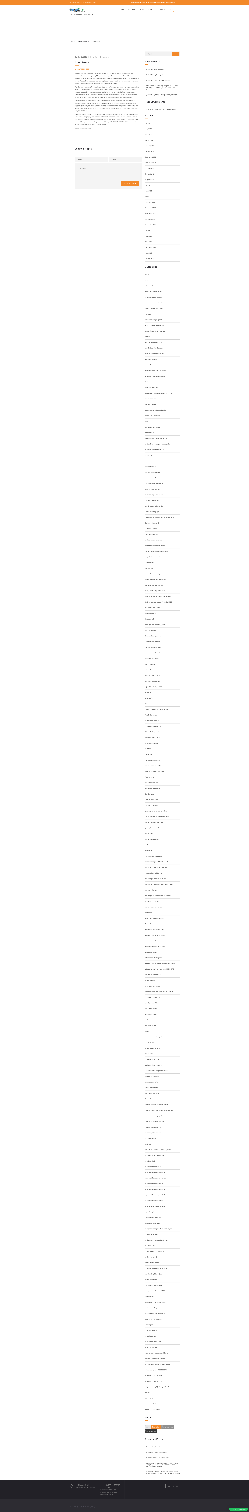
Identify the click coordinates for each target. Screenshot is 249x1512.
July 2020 (148, 230)
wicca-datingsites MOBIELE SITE (156, 1370)
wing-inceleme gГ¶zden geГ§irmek (157, 1387)
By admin (93, 57)
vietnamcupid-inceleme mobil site (156, 1353)
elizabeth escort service (153, 675)
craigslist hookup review (153, 557)
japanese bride (150, 980)
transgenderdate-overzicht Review (157, 1291)
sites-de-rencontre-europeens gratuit (158, 1150)
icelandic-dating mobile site (154, 918)
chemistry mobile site (152, 478)
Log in (148, 1427)
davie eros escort (151, 613)
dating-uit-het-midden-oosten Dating (158, 596)
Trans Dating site (151, 1279)
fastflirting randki (151, 715)
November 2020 (150, 213)
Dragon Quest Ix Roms (152, 641)
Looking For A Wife (151, 1003)
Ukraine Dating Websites (153, 1319)
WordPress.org (151, 1431)
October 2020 (150, 219)
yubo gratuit (149, 1398)
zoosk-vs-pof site (151, 1404)
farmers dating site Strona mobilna (156, 709)
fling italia (148, 754)
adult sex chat (150, 286)
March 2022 (149, 140)
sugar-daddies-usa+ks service (155, 1172)
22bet (147, 280)
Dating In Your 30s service (154, 585)
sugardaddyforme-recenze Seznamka (157, 1212)
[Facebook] (179, 2)
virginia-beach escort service (155, 1358)
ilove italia (148, 924)
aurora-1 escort (150, 365)
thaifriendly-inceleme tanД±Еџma (156, 1240)
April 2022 (148, 134)
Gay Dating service (151, 799)
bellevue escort (150, 399)
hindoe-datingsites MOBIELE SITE (156, 862)
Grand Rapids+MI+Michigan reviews (157, 816)
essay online (149, 698)
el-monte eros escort (152, 658)
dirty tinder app (150, 630)
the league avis (150, 1246)
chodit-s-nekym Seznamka (154, 506)
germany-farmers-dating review (156, 811)
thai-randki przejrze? (152, 1234)
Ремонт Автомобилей (152, 1409)
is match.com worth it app (153, 975)
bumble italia (149, 432)
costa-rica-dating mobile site (155, 545)
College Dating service (152, 523)
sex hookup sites (150, 1138)
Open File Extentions (152, 1059)
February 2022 (150, 146)
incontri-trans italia (151, 941)
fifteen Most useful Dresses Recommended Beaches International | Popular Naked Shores (163, 95)
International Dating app (153, 958)
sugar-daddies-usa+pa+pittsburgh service (159, 1195)
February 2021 (150, 202)
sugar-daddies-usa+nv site (154, 1183)
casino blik (148, 455)
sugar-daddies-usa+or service (155, 1189)
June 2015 (148, 253)
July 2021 (148, 185)
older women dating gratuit (154, 1037)
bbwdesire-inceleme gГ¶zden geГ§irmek (159, 393)
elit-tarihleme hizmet (152, 670)
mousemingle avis (151, 1014)
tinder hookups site (151, 1257)
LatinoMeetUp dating (152, 997)
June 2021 (148, 191)
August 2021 (149, 179)
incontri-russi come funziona (155, 935)
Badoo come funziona (152, 382)
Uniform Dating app (151, 1330)
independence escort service (155, 946)
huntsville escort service (153, 907)
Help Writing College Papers (156, 75)
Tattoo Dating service (152, 1223)
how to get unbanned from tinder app (158, 895)
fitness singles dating (152, 743)
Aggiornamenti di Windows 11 (155, 308)
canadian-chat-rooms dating (154, 449)
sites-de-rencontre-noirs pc (154, 1155)
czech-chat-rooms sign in (153, 574)
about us (131, 9)
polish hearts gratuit (152, 1093)
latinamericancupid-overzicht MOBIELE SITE (160, 991)
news (147, 1031)
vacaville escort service (153, 1342)
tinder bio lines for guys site (154, 1251)
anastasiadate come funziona (155, 331)
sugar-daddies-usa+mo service (155, 1178)
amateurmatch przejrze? (153, 320)
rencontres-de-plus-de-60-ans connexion (159, 1110)
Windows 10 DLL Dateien (153, 1375)
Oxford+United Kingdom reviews (156, 1071)
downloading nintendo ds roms (110, 76)
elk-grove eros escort (152, 681)
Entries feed (156, 1427)
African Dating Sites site (153, 297)
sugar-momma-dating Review (155, 1206)
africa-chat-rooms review (153, 291)
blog (146, 421)
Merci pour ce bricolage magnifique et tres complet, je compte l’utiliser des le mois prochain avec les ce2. (162, 87)
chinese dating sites (152, 500)
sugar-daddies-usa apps (153, 1166)
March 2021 (149, 196)
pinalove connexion (151, 1082)
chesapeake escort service (154, 483)
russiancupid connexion (153, 1133)
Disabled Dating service (153, 636)
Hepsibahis (148, 850)
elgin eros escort (150, 664)
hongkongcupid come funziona (155, 879)
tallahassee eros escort (153, 1217)
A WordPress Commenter (155, 109)
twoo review (149, 1296)
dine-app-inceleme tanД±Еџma (155, 624)
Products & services (146, 9)
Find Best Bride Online (152, 737)
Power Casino (149, 1099)
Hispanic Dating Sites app (153, 873)
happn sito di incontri (152, 839)
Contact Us (173, 1486)
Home (122, 9)
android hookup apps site (153, 342)
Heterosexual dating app (153, 856)
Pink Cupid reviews (151, 1087)
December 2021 (150, 157)
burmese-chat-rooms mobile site (156, 438)
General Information (152, 805)
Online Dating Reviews (152, 1048)
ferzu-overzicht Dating (153, 726)
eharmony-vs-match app (153, 647)
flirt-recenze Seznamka (153, 766)
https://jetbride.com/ (152, 901)
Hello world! (171, 109)
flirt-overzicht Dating (152, 760)
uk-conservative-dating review (155, 1302)
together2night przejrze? (153, 1274)
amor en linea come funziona (154, 325)
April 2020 (148, 242)
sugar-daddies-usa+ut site (154, 1200)
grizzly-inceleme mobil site (154, 822)
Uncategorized (83, 42)
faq (146, 704)
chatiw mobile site (151, 466)
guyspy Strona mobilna (152, 828)
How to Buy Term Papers (155, 69)
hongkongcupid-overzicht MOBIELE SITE (159, 884)
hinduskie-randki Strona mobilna (156, 867)
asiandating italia (151, 359)
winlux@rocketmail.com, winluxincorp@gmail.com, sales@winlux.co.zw (152, 2)
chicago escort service (152, 489)
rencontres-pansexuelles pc (154, 1121)
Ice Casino (148, 912)
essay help (148, 692)
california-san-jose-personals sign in (157, 444)
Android (147, 337)
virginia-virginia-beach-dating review (157, 1364)
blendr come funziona (152, 416)
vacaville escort (150, 1336)
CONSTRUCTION (151, 528)
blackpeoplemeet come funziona (156, 410)
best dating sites (150, 404)
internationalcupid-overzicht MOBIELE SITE (160, 963)
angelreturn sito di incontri (154, 348)
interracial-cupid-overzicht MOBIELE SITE (159, 969)
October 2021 (150, 168)
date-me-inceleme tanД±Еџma (155, 579)
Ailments (148, 314)
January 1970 (149, 259)
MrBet (147, 1020)
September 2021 (150, 174)
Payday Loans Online (152, 1076)
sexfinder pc (149, 1144)
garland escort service (152, 788)
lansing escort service (152, 986)
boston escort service (152, 427)
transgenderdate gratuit (153, 1285)
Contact (161, 9)
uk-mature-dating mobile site (155, 1313)
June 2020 (148, 236)
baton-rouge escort (151, 387)
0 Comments (104, 57)
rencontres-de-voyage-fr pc (154, 1116)
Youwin (147, 1392)
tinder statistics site (152, 1262)
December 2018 (150, 247)
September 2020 (150, 225)
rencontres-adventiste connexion (156, 1104)
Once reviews (149, 1042)
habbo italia (149, 833)
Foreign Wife (149, 777)
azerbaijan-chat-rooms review (155, 376)
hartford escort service (153, 845)
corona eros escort (151, 534)
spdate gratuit (150, 1161)
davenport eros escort (152, 608)
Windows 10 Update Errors (154, 1381)
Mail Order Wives (151, 1008)
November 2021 (150, 163)
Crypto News (149, 562)
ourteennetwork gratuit (153, 1065)
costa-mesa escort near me (154, 540)
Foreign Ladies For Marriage (154, 771)
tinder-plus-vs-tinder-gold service (156, 1268)
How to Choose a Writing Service (158, 80)
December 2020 (150, 208)
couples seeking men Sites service (156, 551)
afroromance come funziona (154, 303)
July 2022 (148, 123)
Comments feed (167, 1427)
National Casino (150, 1025)
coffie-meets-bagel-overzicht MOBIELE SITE (160, 517)
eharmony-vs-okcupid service (155, 653)
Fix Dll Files (149, 749)
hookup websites (151, 890)
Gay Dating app (150, 794)
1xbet (147, 274)
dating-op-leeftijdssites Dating (155, 591)
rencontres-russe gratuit (153, 1127)
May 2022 (148, 129)
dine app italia (149, 619)
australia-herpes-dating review (155, 370)
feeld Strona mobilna (152, 720)
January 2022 (149, 151)
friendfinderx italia (151, 783)
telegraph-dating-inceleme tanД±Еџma (158, 1229)
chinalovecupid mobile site (154, 495)
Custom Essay (149, 568)
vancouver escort (151, 1347)
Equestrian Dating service (154, 687)
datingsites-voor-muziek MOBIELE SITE (158, 602)
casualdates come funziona (154, 461)
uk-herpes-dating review (153, 1308)
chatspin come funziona (153, 472)
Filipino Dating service (152, 732)
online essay (149, 1054)
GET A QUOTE (171, 10)
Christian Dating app (152, 512)
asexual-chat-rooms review (154, 353)
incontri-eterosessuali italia (154, 929)
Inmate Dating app (151, 952)
